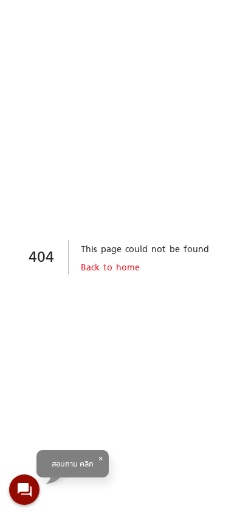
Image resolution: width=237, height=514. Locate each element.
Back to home (110, 267)
